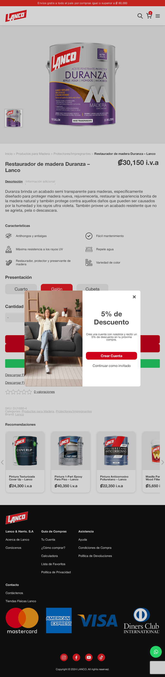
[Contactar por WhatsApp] (156, 652)
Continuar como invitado (112, 365)
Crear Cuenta (111, 356)
